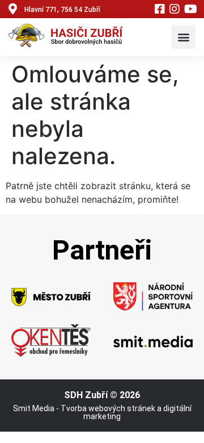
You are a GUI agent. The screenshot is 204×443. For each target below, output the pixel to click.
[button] (184, 37)
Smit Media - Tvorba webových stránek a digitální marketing (102, 412)
